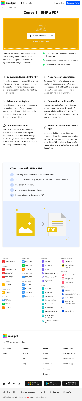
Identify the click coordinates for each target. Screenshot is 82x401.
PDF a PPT (8, 308)
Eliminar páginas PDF (51, 273)
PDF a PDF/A (9, 277)
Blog (24, 364)
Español (68, 392)
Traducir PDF (69, 298)
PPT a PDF (28, 269)
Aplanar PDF (69, 282)
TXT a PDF (28, 285)
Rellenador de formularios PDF (50, 316)
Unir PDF (47, 262)
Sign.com (46, 374)
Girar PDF (48, 269)
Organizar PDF (49, 281)
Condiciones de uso (28, 392)
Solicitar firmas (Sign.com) (69, 266)
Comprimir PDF (10, 262)
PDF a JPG (8, 285)
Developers (47, 369)
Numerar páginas (50, 300)
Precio (45, 353)
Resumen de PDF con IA (72, 294)
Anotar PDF (48, 292)
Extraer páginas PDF (51, 277)
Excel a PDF (28, 265)
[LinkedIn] (4, 383)
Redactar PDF (49, 308)
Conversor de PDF (11, 269)
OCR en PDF (9, 273)
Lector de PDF (49, 296)
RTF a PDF (28, 288)
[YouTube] (14, 383)
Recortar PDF (49, 304)
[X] (19, 383)
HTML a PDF (29, 292)
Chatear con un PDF (71, 290)
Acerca (25, 353)
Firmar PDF (68, 262)
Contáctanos (54, 392)
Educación (6, 353)
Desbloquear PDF (70, 275)
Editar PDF (48, 288)
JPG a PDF (8, 292)
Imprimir (42, 392)
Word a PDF (28, 262)
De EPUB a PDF (29, 296)
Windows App (68, 364)
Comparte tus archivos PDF (52, 322)
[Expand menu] (52, 36)
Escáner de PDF (69, 311)
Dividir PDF (48, 265)
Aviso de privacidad (9, 392)
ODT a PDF (28, 277)
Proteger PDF (69, 279)
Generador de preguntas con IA (70, 302)
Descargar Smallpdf (70, 353)
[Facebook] (9, 383)
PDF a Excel (8, 304)
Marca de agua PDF (51, 312)
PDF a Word (8, 300)
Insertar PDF (47, 364)
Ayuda (25, 358)
